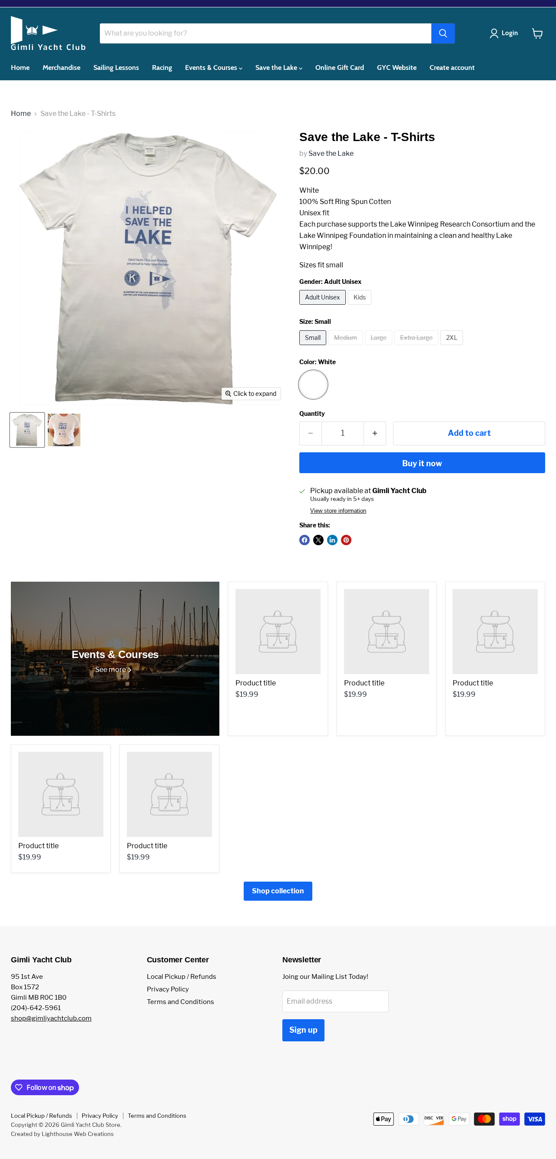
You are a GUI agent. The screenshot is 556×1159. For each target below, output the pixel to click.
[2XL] (452, 347)
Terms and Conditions (180, 1002)
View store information (338, 511)
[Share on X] (318, 540)
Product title (255, 683)
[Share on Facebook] (304, 540)
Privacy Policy (168, 989)
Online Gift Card (339, 67)
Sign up (303, 1029)
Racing (162, 67)
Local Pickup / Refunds (181, 977)
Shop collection (278, 891)
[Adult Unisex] (323, 307)
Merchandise (61, 67)
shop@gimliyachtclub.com (51, 1018)
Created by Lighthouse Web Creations (62, 1133)
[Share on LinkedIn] (332, 540)
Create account (452, 67)
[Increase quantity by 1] (375, 433)
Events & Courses (212, 67)
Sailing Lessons (116, 67)
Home (20, 67)
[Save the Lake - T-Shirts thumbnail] (27, 430)
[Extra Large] (417, 347)
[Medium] (346, 347)
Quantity (312, 413)
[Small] (313, 347)
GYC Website (397, 67)
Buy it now (422, 463)
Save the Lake (277, 67)
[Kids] (361, 307)
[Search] (443, 33)
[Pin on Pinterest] (346, 540)
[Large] (379, 347)
